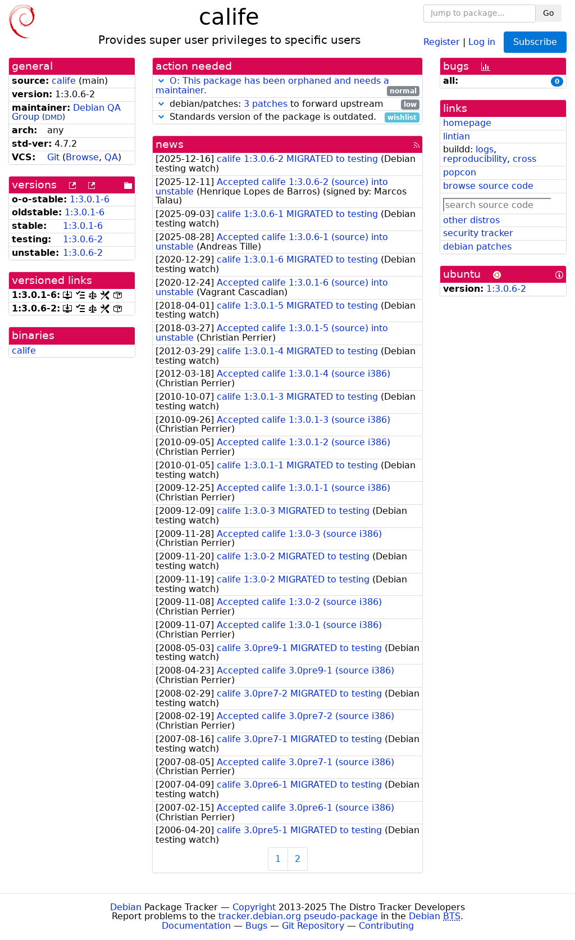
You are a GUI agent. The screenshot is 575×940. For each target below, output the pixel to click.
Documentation (196, 925)
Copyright (254, 907)
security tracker (478, 233)
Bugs (256, 925)
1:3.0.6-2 (83, 239)
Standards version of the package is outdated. (292, 117)
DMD (53, 117)
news (170, 144)
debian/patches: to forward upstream (292, 104)
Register (441, 41)
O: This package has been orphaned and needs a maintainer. (272, 85)
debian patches (477, 246)
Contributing (386, 925)
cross (524, 158)
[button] (161, 80)
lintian (456, 136)
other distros (471, 220)
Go (548, 12)
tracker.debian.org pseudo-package (298, 916)
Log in (481, 41)
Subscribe (535, 42)
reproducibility (475, 158)
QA (111, 157)
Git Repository (313, 925)
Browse (82, 157)
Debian (126, 907)
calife (64, 80)
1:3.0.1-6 (89, 199)
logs (485, 149)
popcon (459, 172)
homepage (467, 123)
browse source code (488, 185)
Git (53, 157)
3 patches (266, 103)
